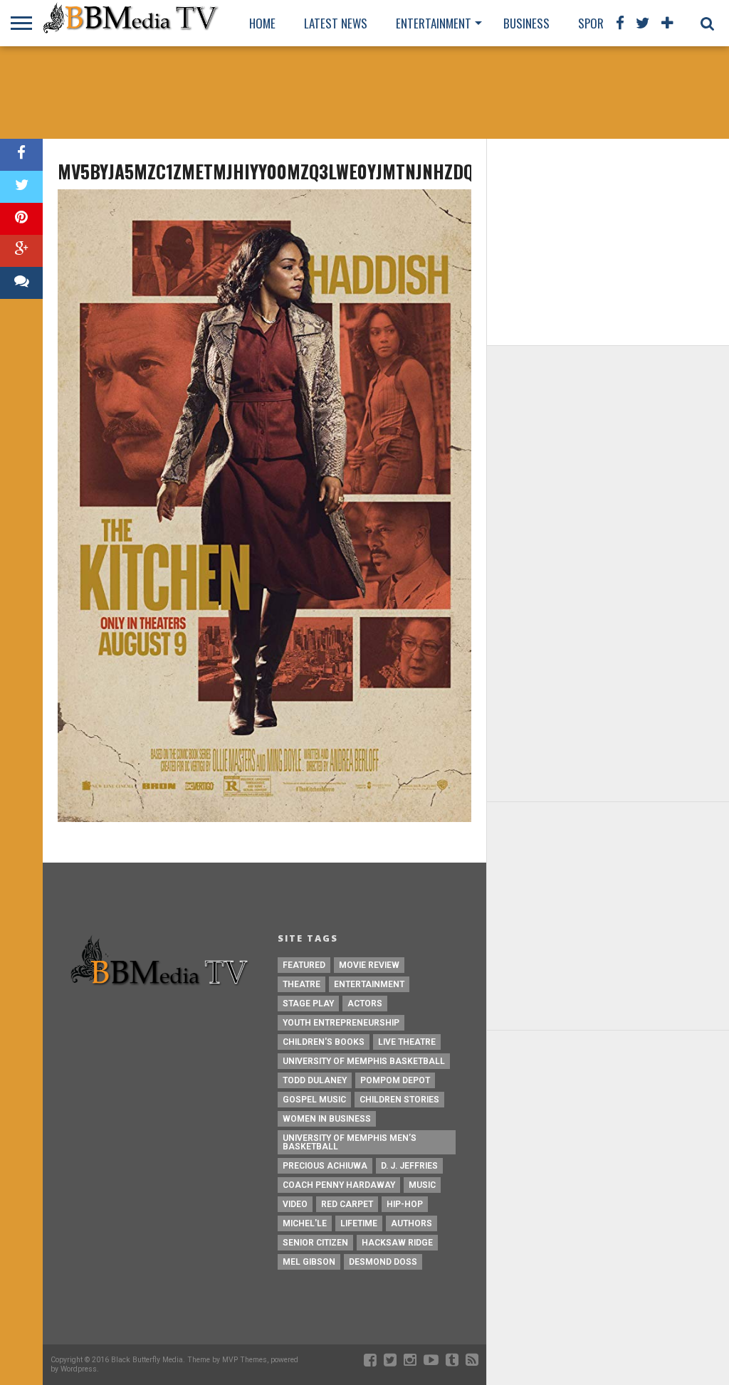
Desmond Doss (383, 1262)
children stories (399, 1100)
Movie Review (369, 965)
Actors (364, 1004)
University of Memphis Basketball (364, 1061)
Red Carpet (347, 1204)
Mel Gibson (309, 1262)
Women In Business (327, 1119)
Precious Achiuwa (325, 1166)
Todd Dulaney (315, 1080)
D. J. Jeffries (409, 1166)
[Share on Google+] (21, 251)
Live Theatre (407, 1042)
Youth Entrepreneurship (341, 1023)
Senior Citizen (315, 1243)
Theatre (301, 984)
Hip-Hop (405, 1204)
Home (262, 23)
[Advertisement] (364, 92)
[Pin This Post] (21, 219)
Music (422, 1185)
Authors (411, 1223)
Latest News (335, 23)
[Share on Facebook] (21, 155)
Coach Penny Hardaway (339, 1185)
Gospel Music (314, 1100)
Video (295, 1204)
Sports (597, 23)
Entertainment (433, 23)
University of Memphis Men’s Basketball (349, 1142)
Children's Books (323, 1042)
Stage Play (308, 1004)
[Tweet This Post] (21, 187)
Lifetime (358, 1223)
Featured (304, 965)
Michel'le (305, 1223)
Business (526, 23)
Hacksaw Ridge (397, 1243)
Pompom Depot (395, 1080)
